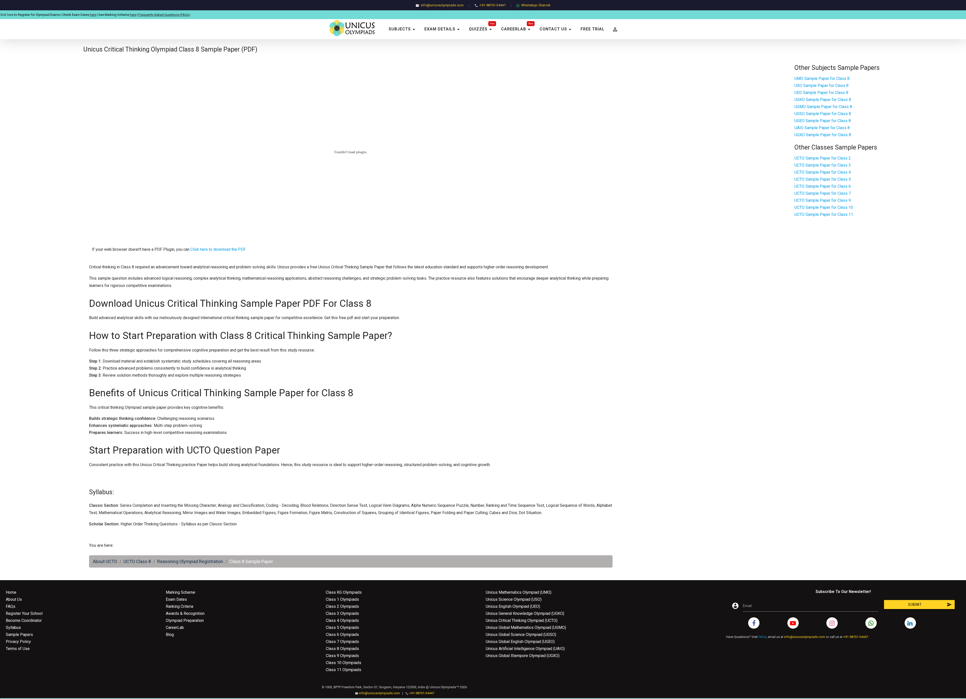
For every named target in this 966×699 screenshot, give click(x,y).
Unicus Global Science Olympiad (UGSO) (521, 634)
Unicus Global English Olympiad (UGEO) (520, 641)
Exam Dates (176, 599)
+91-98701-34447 (492, 5)
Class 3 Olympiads (342, 613)
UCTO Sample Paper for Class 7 (822, 193)
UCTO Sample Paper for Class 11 (823, 214)
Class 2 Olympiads (342, 606)
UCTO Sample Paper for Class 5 (822, 179)
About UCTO (105, 561)
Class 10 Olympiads (343, 662)
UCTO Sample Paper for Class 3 (822, 165)
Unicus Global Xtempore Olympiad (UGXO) (522, 655)
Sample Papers (19, 634)
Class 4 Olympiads (342, 620)
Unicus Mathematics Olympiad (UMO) (518, 592)
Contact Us (556, 29)
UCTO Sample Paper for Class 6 (822, 186)
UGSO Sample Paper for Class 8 (822, 113)
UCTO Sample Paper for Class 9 (822, 200)
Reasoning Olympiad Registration (190, 561)
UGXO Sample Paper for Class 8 (822, 134)
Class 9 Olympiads (342, 655)
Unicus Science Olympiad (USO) (514, 599)
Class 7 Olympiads (342, 641)
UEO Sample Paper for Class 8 (821, 92)
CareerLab (516, 29)
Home (11, 592)
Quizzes (481, 29)
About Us (14, 599)
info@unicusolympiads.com (442, 5)
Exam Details (442, 29)
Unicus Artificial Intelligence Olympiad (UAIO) (525, 648)
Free (492, 23)
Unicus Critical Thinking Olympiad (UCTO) (521, 620)
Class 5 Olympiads (342, 627)
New (530, 23)
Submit (930, 604)
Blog (170, 634)
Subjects (403, 29)
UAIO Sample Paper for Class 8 (822, 127)
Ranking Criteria (179, 606)
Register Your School (24, 613)
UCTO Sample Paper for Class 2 (822, 158)
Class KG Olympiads (344, 592)
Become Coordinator (24, 620)
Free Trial (593, 29)
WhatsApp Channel (535, 5)
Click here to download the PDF (218, 249)
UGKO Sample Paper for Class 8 (822, 99)
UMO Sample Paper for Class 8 (822, 78)
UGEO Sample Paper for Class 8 (822, 120)
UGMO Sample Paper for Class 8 (823, 106)
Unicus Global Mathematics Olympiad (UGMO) (526, 627)
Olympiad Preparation (185, 620)
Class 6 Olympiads (342, 634)
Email (747, 606)
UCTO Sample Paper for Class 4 (822, 172)
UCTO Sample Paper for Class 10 (823, 207)
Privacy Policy (18, 641)
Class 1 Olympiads (342, 599)
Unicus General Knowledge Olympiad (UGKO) (525, 613)
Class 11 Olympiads (343, 669)
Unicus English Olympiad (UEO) (513, 606)
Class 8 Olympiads (342, 648)
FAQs (10, 606)
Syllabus (13, 627)
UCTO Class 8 (137, 561)
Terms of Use (18, 648)
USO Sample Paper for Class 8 (821, 85)
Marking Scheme (180, 592)
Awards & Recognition (185, 613)
